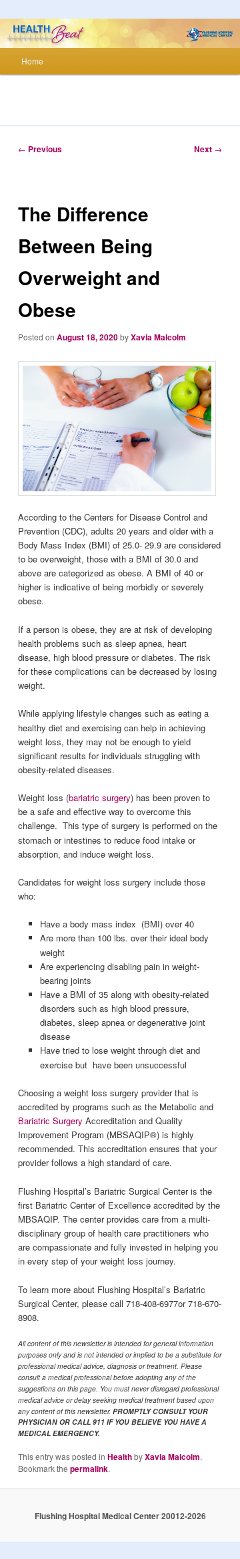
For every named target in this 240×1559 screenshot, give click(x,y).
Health (119, 1457)
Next (208, 149)
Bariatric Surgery (50, 1120)
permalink (89, 1469)
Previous (40, 149)
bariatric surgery (100, 797)
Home (32, 60)
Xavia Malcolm (158, 337)
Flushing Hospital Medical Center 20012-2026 (120, 1516)
